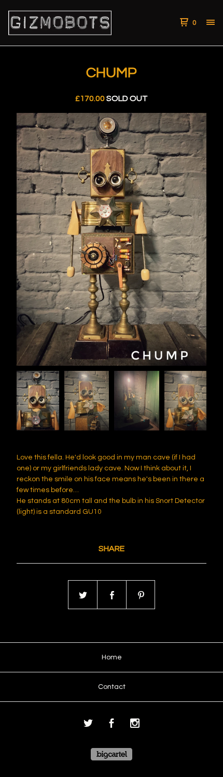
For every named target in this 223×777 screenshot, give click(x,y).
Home (112, 657)
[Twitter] (88, 724)
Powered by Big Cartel (111, 754)
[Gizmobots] (60, 23)
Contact (112, 686)
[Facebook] (111, 724)
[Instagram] (135, 724)
